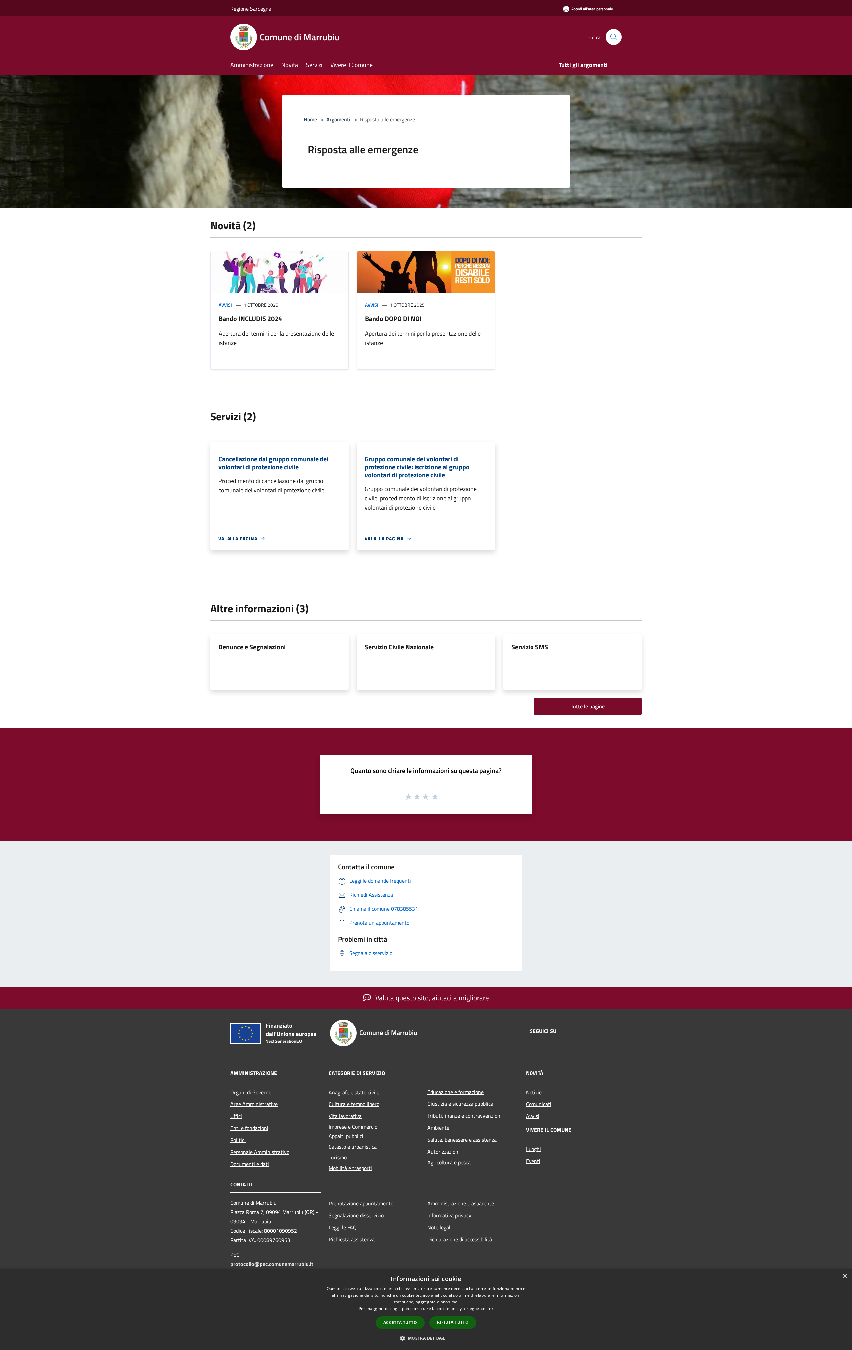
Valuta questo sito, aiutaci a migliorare (431, 997)
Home (310, 119)
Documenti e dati (249, 1164)
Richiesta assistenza (352, 1239)
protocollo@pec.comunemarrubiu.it (271, 1264)
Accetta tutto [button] (400, 1322)
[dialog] (426, 1309)
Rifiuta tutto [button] (453, 1322)
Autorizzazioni (443, 1152)
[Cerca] (614, 37)
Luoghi (533, 1149)
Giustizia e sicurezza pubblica (460, 1104)
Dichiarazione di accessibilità (459, 1239)
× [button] (844, 1276)
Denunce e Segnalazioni (252, 647)
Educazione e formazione (455, 1092)
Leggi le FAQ (343, 1227)
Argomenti (338, 119)
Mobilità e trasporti (350, 1168)
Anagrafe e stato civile (354, 1092)
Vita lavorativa (345, 1116)
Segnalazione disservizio (356, 1215)
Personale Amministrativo (259, 1152)
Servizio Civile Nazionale (399, 647)
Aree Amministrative (254, 1104)
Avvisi (225, 304)
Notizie (534, 1092)
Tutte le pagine (588, 706)
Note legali (439, 1227)
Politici (238, 1140)
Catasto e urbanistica (353, 1147)
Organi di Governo (250, 1092)
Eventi (533, 1161)
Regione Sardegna (250, 9)
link (490, 1308)
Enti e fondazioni (249, 1128)
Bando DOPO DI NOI (393, 318)
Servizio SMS (529, 647)
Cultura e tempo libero (354, 1104)
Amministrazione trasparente (460, 1203)
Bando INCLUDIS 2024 (250, 318)
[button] (426, 1338)
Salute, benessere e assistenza (462, 1140)
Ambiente (438, 1128)
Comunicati (538, 1104)
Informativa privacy (449, 1215)
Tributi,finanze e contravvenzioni (464, 1116)
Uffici (236, 1116)
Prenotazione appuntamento (361, 1203)
